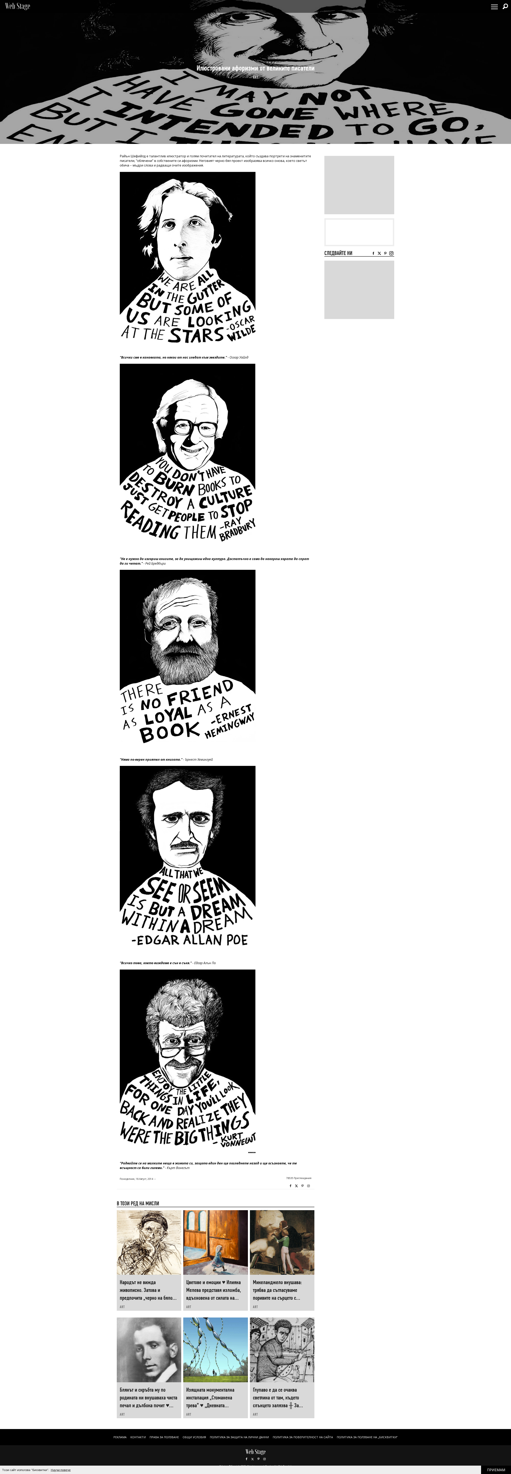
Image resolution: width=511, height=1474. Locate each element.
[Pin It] (302, 1186)
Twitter (296, 1186)
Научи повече (61, 1470)
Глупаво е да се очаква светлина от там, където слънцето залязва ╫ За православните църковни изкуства (277, 1405)
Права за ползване (164, 1437)
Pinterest (258, 1459)
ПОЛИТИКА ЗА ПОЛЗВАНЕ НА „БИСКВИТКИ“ (367, 1437)
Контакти (138, 1437)
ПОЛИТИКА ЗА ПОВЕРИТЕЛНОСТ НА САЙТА (303, 1437)
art (255, 77)
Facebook (290, 1186)
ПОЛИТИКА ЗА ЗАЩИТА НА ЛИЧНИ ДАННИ (239, 1437)
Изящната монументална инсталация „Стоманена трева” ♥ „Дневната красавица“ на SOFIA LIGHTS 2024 (213, 1405)
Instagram (308, 1186)
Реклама (120, 1437)
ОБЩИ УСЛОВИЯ (194, 1437)
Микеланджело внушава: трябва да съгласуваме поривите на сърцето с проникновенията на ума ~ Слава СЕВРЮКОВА (278, 1298)
